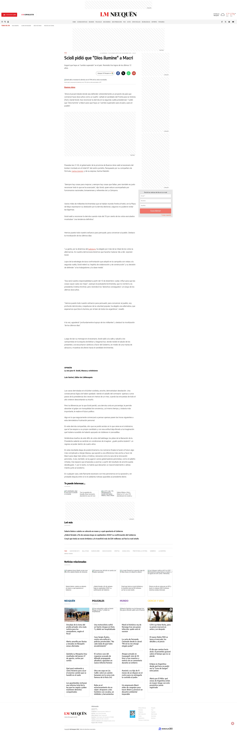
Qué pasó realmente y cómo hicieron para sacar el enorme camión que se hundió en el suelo (76, 671)
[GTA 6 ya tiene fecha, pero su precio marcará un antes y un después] (160, 615)
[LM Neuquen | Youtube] (233, 22)
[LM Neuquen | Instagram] (229, 22)
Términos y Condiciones (143, 720)
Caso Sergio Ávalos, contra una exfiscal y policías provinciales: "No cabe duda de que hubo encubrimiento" (104, 641)
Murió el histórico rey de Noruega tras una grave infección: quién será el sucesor (131, 627)
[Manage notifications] (232, 723)
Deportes (154, 22)
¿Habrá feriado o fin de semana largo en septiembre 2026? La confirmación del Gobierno (100, 535)
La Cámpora (162, 551)
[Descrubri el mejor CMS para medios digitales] (166, 730)
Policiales (98, 22)
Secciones (153, 716)
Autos (129, 22)
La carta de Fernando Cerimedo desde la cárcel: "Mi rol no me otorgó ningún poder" (132, 642)
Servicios (153, 718)
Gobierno (153, 551)
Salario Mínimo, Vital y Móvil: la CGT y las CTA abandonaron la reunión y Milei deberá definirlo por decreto (124, 495)
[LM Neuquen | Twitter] (226, 22)
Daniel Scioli (126, 551)
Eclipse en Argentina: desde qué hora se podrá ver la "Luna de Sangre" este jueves (159, 667)
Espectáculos (136, 22)
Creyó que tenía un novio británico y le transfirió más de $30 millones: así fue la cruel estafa (101, 538)
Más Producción (117, 22)
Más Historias (37, 25)
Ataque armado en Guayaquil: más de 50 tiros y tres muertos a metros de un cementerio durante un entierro (132, 658)
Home (74, 22)
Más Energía (107, 22)
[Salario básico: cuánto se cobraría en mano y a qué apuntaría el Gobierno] (76, 577)
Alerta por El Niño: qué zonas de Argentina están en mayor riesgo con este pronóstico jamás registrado (160, 682)
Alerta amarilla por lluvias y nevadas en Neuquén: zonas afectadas (76, 643)
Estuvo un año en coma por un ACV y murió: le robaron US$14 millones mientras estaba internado (160, 588)
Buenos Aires (69, 87)
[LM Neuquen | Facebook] (222, 22)
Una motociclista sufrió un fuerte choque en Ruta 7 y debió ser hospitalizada (104, 626)
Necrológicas (146, 22)
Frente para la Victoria (140, 551)
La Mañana (103, 53)
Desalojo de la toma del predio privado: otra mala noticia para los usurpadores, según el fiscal (76, 629)
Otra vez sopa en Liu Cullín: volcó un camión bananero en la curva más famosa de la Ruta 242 (104, 673)
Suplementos (141, 718)
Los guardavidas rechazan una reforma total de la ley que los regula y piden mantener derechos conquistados (76, 687)
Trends (139, 716)
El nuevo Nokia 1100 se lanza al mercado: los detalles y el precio (159, 639)
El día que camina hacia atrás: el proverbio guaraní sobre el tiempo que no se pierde (160, 652)
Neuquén (91, 22)
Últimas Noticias (82, 22)
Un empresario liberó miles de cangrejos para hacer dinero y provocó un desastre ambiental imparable (132, 689)
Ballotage (85, 551)
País (124, 22)
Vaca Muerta (15, 25)
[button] (2, 22)
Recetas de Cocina (49, 25)
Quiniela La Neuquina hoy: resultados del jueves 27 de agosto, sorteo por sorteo (76, 657)
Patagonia (161, 22)
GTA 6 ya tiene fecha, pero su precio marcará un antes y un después (160, 626)
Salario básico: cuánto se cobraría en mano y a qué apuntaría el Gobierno (93, 531)
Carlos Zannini (77, 171)
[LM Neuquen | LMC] (27, 15)
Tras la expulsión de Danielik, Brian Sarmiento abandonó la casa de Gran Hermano (87, 495)
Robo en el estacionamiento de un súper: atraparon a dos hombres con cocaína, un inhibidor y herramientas (104, 689)
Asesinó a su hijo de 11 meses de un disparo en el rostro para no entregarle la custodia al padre (132, 673)
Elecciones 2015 (113, 53)
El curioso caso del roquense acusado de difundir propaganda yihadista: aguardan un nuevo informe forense (103, 658)
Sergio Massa (68, 553)
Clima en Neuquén (26, 25)
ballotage (92, 249)
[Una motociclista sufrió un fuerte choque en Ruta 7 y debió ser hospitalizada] (104, 615)
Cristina (116, 551)
